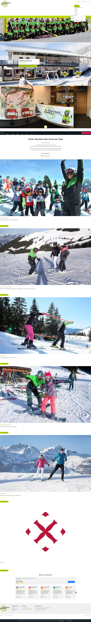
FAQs (76, 11)
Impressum (2, 615)
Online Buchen (74, 15)
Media (76, 12)
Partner (72, 16)
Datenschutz (10, 615)
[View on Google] (17, 588)
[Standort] (31, 134)
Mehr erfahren (4, 570)
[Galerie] (7, 134)
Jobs (72, 19)
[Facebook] (22, 134)
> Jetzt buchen (37, 610)
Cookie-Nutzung (61, 620)
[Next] (77, 65)
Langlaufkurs (3, 493)
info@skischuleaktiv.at (28, 609)
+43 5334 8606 (46, 156)
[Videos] (12, 134)
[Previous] (14, 65)
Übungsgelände (78, 7)
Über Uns (77, 4)
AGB (6, 615)
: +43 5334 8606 (26, 607)
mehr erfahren (4, 294)
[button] (15, 592)
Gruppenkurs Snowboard (5, 424)
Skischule (77, 6)
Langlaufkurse (77, 20)
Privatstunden (3, 355)
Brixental (2, 562)
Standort (73, 18)
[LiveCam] (17, 134)
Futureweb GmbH (88, 615)
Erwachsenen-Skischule (5, 286)
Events (76, 10)
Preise (76, 8)
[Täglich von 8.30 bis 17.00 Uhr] (27, 134)
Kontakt (76, 14)
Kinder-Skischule (4, 218)
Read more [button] (18, 594)
